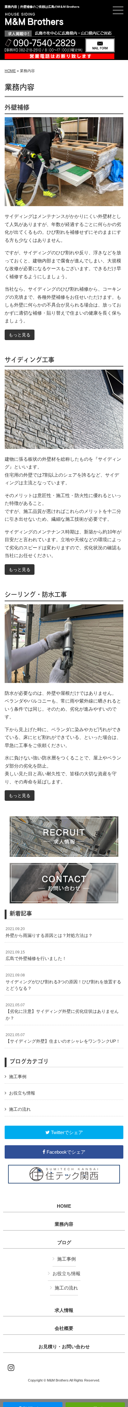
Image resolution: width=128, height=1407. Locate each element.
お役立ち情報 (22, 1093)
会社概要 (64, 1328)
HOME (10, 71)
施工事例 (17, 1076)
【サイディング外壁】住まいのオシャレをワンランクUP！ (63, 1038)
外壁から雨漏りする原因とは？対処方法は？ (49, 932)
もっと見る (19, 334)
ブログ (64, 1242)
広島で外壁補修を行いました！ (36, 955)
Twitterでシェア (66, 1132)
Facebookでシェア (65, 1152)
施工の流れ (20, 1109)
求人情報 (64, 1310)
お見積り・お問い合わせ (64, 1346)
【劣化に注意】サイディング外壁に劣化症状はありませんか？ (62, 1012)
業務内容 (64, 1224)
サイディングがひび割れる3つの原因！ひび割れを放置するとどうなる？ (63, 982)
